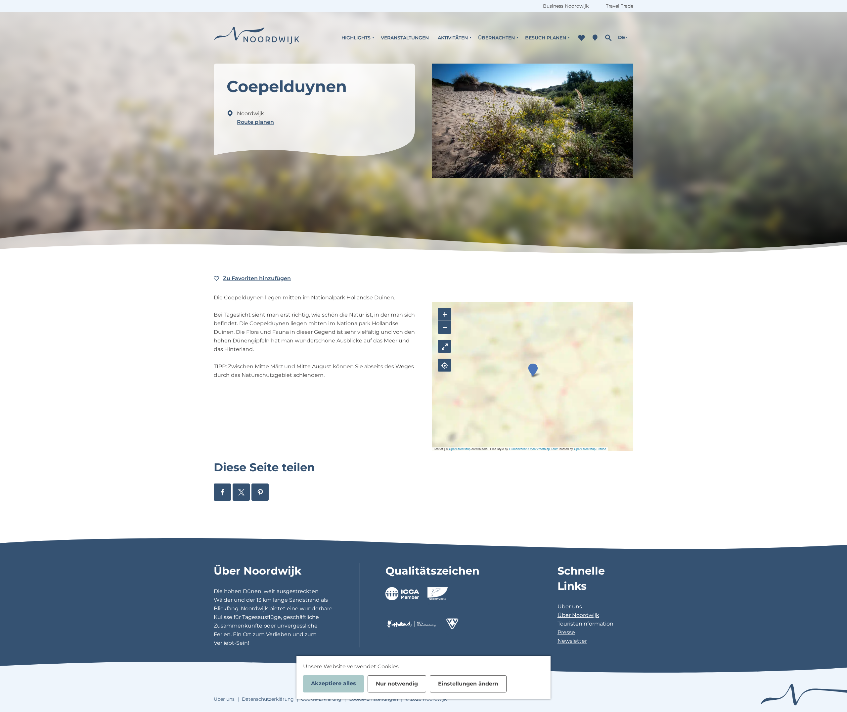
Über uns (569, 606)
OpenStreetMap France (590, 449)
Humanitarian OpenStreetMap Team (533, 449)
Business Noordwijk (566, 6)
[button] (533, 370)
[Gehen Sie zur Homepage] (257, 37)
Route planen (255, 122)
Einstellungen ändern (468, 684)
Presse (566, 632)
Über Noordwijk (578, 615)
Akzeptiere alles (333, 683)
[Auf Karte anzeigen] (444, 365)
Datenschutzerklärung (268, 699)
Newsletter (572, 641)
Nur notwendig (397, 684)
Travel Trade (619, 6)
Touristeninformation (585, 624)
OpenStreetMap (459, 449)
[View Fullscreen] (444, 346)
